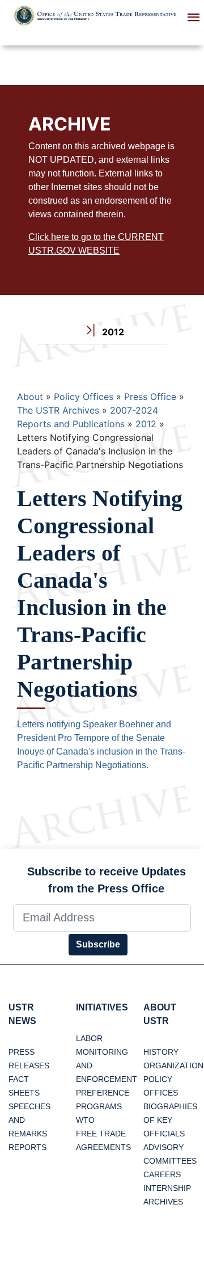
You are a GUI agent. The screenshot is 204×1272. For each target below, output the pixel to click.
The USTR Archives (58, 410)
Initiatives (102, 1007)
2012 (145, 423)
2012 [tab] (112, 332)
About (30, 396)
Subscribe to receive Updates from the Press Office (106, 880)
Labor (89, 1038)
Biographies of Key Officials (170, 1120)
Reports (27, 1147)
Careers (162, 1174)
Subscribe (98, 944)
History (160, 1051)
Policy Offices (83, 396)
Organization (173, 1065)
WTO (85, 1119)
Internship (167, 1188)
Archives (163, 1201)
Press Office (150, 396)
